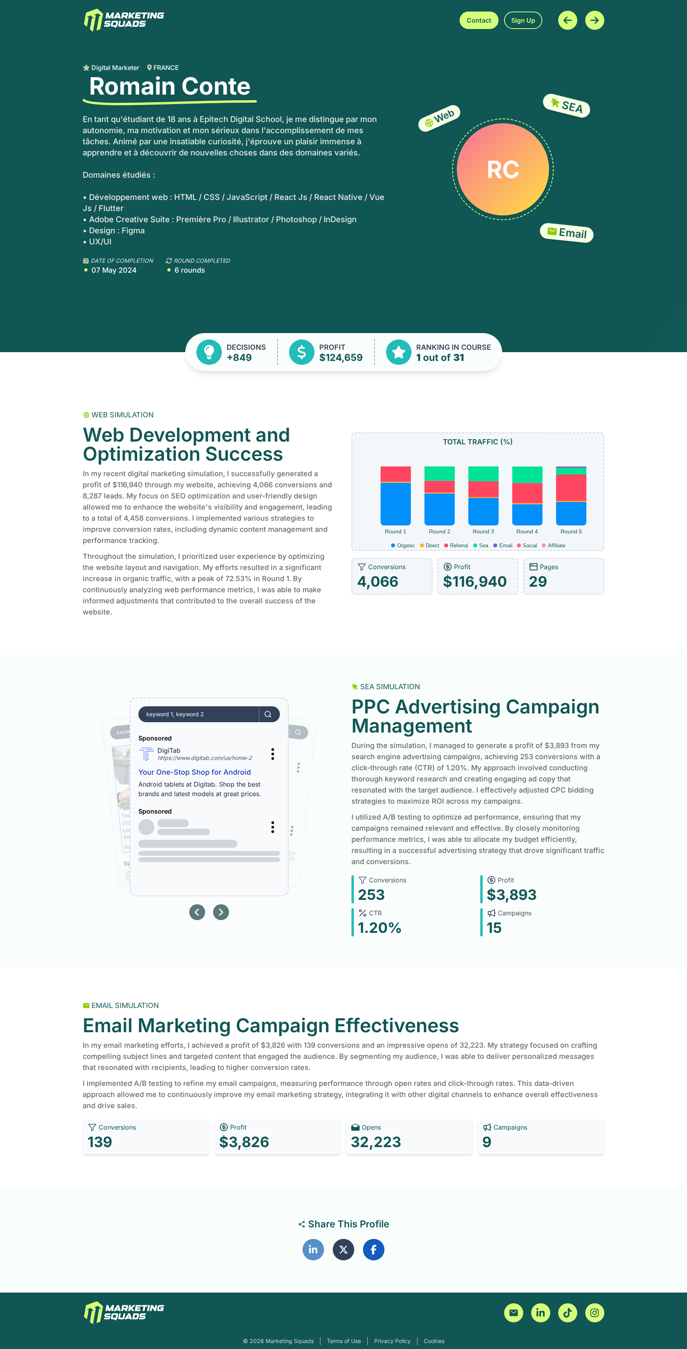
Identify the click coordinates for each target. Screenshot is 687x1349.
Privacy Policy (392, 1340)
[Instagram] (594, 1312)
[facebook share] (374, 1250)
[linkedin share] (313, 1250)
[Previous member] (567, 20)
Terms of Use (344, 1340)
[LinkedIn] (540, 1312)
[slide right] (221, 912)
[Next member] (594, 20)
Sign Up (523, 20)
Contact (479, 20)
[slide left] (197, 912)
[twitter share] (343, 1250)
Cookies (434, 1340)
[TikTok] (567, 1312)
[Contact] (513, 1312)
